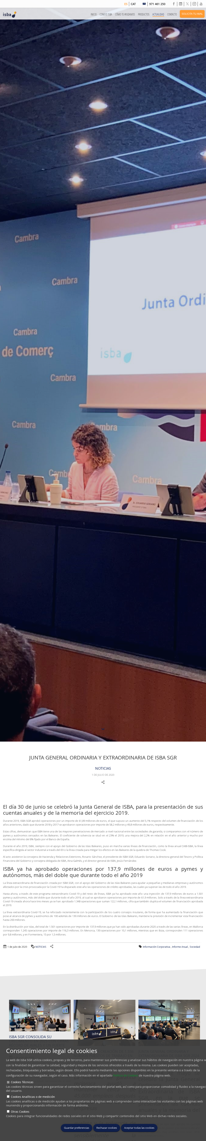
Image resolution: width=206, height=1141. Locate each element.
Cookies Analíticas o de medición (33, 1097)
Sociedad (195, 946)
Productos (143, 14)
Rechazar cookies (106, 1128)
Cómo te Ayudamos (125, 14)
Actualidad (158, 14)
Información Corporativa (156, 946)
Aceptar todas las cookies (139, 1128)
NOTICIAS (103, 768)
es (126, 4)
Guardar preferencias (76, 1128)
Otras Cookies (20, 1111)
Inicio (94, 14)
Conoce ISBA (106, 14)
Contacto (172, 14)
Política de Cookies (125, 1075)
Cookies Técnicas (22, 1082)
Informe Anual (180, 946)
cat (133, 4)
